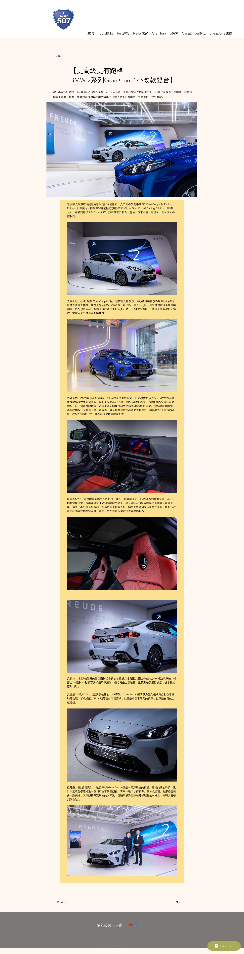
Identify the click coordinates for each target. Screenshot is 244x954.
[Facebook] (135, 925)
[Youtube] (130, 925)
